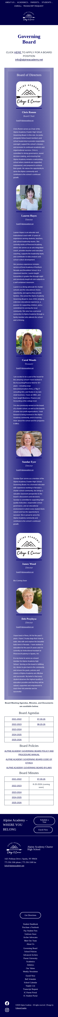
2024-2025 (17, 734)
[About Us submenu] (15, 2)
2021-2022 (17, 719)
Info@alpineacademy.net (14, 866)
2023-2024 (17, 729)
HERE (18, 52)
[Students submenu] (52, 2)
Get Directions (30, 915)
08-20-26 (41, 724)
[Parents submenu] (39, 2)
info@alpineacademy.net (29, 59)
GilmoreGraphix (20, 1008)
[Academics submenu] (28, 2)
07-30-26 (41, 719)
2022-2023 (17, 724)
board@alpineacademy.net (25, 120)
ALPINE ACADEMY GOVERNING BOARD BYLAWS (29, 768)
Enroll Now (43, 830)
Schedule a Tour (44, 821)
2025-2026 (17, 739)
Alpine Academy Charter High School (40, 848)
